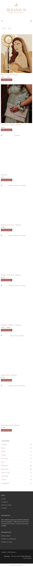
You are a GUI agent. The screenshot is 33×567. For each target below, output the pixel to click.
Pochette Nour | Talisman (9, 375)
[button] (6, 380)
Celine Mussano (27, 558)
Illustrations (4, 465)
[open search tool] (2, 21)
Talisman (3, 479)
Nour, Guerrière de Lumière (9, 74)
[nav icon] (31, 21)
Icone (2, 462)
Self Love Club (5, 472)
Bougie (3, 451)
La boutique (4, 502)
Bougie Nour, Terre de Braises (10, 425)
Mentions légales (5, 535)
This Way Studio (15, 556)
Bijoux (3, 448)
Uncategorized (5, 483)
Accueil (4, 28)
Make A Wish (5, 469)
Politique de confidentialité (8, 539)
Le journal (4, 508)
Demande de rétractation (16, 565)
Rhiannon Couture (6, 505)
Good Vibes (4, 458)
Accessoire (4, 444)
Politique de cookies (6, 542)
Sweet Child (4, 476)
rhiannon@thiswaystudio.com (9, 523)
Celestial (3, 455)
